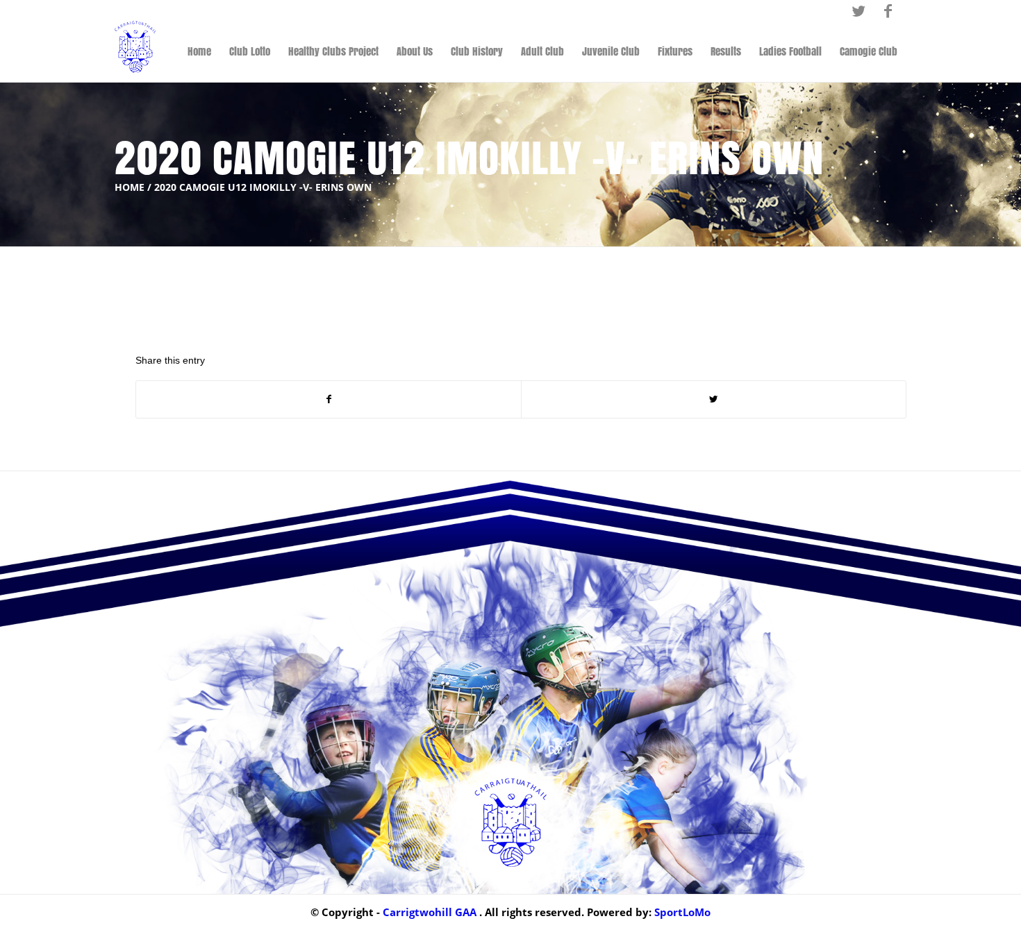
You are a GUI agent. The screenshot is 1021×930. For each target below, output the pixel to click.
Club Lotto (249, 51)
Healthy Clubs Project (333, 51)
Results (726, 51)
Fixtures (675, 51)
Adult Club (542, 51)
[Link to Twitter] (858, 10)
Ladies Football (790, 51)
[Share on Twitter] (714, 399)
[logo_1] (135, 51)
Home (199, 51)
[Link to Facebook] (887, 10)
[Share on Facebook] (328, 399)
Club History (477, 51)
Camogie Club (868, 51)
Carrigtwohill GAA (429, 912)
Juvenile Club (611, 51)
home (129, 187)
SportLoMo (682, 912)
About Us (415, 51)
